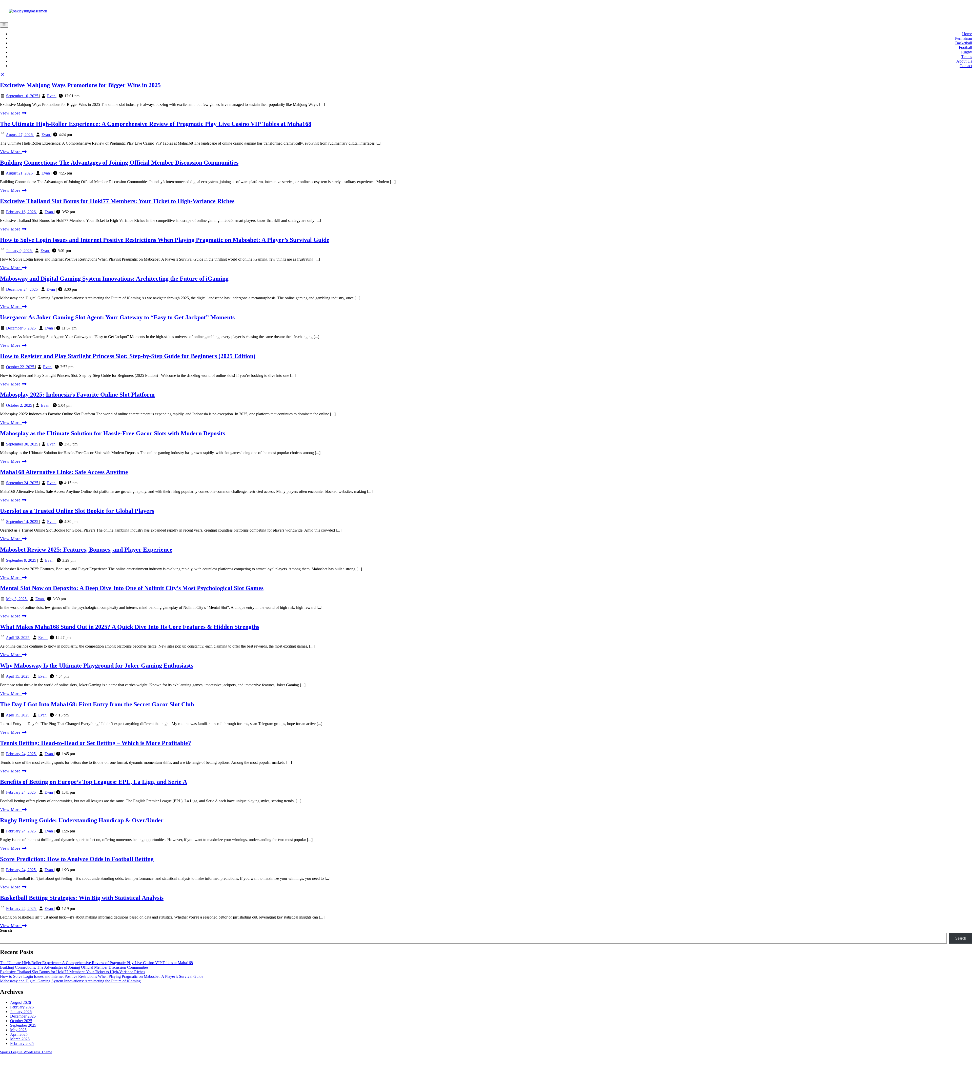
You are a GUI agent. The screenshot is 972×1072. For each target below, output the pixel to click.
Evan (51, 96)
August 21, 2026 (20, 173)
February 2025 (22, 1043)
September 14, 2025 (22, 521)
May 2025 (18, 1030)
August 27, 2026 (20, 134)
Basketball (963, 43)
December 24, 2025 (22, 289)
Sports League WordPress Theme (26, 1052)
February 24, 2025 (21, 754)
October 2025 (21, 1021)
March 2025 (20, 1039)
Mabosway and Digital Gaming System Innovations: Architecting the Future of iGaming (114, 278)
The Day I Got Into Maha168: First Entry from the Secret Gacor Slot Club (97, 704)
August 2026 (20, 1002)
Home (967, 34)
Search (6, 930)
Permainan (963, 38)
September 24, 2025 (22, 483)
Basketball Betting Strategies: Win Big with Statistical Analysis (82, 897)
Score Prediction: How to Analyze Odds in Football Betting (77, 859)
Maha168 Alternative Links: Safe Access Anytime (64, 472)
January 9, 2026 (19, 250)
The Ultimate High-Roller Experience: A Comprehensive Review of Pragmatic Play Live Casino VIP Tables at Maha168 (155, 124)
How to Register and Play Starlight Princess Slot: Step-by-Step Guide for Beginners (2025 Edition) (127, 356)
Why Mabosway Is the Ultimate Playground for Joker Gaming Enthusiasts (96, 665)
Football (965, 47)
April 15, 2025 (18, 676)
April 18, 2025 (18, 637)
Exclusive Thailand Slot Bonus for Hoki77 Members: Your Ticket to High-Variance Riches (117, 201)
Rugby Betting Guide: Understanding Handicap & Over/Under (82, 820)
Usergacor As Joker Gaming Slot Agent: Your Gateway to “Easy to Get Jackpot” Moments (117, 317)
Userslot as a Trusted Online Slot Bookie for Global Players (77, 511)
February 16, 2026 (21, 212)
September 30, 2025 (22, 444)
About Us (964, 61)
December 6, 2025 (21, 328)
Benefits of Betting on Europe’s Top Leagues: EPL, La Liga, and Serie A (93, 781)
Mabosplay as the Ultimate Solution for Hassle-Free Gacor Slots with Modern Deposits (112, 433)
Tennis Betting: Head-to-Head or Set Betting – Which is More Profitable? (95, 743)
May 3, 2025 (17, 599)
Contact (966, 66)
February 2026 (22, 1007)
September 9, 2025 (21, 560)
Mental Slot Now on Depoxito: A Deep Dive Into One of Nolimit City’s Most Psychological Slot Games (132, 588)
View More (13, 113)
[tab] (4, 25)
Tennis (966, 56)
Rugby (966, 52)
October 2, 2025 (19, 405)
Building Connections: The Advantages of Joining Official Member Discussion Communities (119, 162)
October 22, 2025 (20, 367)
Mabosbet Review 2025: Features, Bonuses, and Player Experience (86, 549)
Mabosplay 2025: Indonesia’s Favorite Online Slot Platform (77, 394)
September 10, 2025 (22, 96)
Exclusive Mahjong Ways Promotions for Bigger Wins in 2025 (80, 85)
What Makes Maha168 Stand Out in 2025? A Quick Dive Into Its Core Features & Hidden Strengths (129, 626)
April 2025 (19, 1034)
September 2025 (23, 1025)
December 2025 (23, 1016)
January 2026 (21, 1011)
